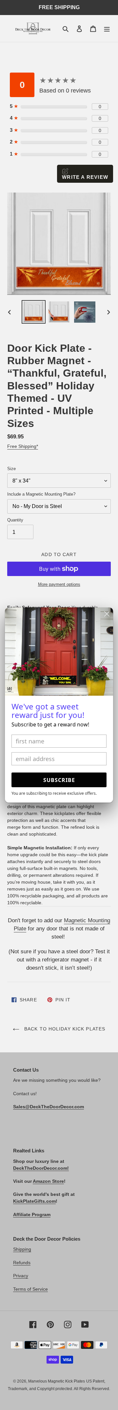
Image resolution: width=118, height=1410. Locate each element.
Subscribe (59, 780)
